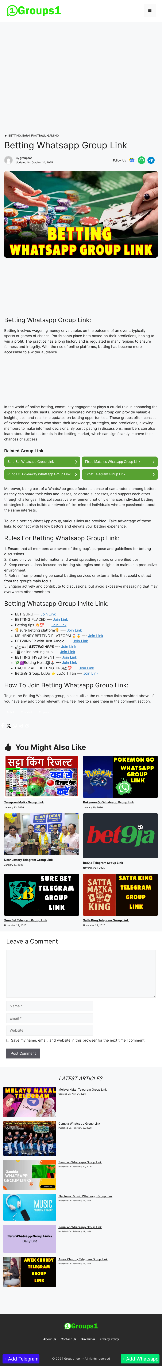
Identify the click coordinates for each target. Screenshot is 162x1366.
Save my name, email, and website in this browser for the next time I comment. (78, 1040)
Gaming (53, 135)
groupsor (26, 158)
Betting (14, 135)
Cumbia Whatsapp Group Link (79, 1123)
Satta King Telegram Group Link (106, 920)
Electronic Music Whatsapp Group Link (85, 1196)
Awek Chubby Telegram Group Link (83, 1259)
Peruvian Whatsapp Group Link (80, 1227)
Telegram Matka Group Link (24, 802)
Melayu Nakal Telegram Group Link (82, 1089)
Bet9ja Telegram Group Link (103, 862)
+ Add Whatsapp (140, 1359)
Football (38, 135)
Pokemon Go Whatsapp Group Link (108, 802)
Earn (26, 135)
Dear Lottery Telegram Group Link (28, 859)
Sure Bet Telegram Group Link (25, 920)
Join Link (48, 614)
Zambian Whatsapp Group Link (80, 1162)
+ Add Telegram (21, 1359)
